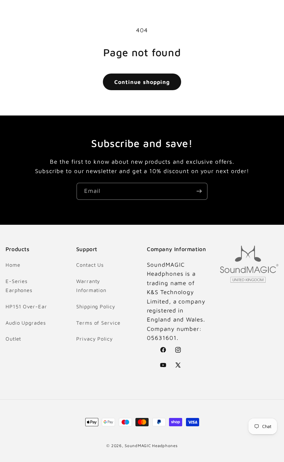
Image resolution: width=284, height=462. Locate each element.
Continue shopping (142, 82)
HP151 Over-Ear (26, 306)
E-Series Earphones (19, 285)
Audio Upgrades (26, 323)
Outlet (13, 339)
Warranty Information (91, 285)
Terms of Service (98, 323)
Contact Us (90, 265)
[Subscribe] (199, 191)
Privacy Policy (94, 339)
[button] (15, 12)
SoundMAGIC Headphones (151, 445)
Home (13, 265)
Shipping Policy (95, 306)
